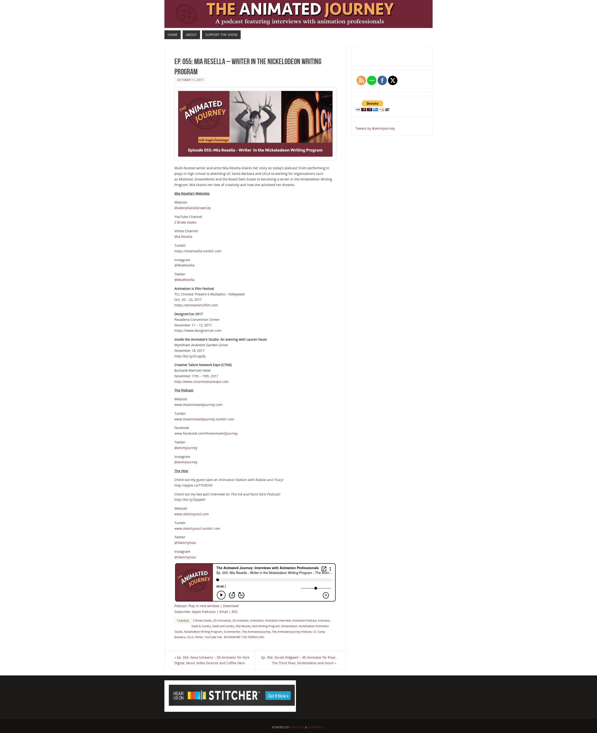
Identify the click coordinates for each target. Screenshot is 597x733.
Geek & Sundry (201, 626)
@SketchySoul (185, 542)
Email (223, 611)
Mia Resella (183, 236)
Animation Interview (278, 620)
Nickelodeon (289, 626)
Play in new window (203, 606)
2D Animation (222, 620)
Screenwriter (232, 631)
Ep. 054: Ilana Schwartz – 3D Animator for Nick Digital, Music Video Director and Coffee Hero (211, 660)
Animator (324, 620)
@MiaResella (184, 265)
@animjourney (185, 448)
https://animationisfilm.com (196, 305)
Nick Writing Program (266, 626)
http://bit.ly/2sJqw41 (190, 499)
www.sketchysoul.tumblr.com (197, 528)
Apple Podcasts (204, 611)
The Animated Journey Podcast (292, 631)
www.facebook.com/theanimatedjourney (206, 433)
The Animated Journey (256, 631)
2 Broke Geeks (185, 222)
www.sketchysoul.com (191, 514)
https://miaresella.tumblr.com (197, 251)
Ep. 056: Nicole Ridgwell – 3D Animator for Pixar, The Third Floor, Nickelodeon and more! (298, 660)
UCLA (190, 637)
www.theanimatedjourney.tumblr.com (204, 419)
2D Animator (240, 620)
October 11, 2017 (190, 80)
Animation (257, 620)
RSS (235, 611)
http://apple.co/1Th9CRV (193, 485)
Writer (199, 637)
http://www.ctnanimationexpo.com (201, 381)
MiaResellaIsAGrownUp (192, 208)
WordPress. (316, 727)
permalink (256, 637)
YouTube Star (213, 637)
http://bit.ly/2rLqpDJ (189, 356)
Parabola (297, 727)
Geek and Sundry (223, 626)
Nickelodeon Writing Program (203, 631)
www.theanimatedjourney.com (198, 404)
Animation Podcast (304, 620)
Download (231, 606)
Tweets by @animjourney (375, 128)
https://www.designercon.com (197, 330)
